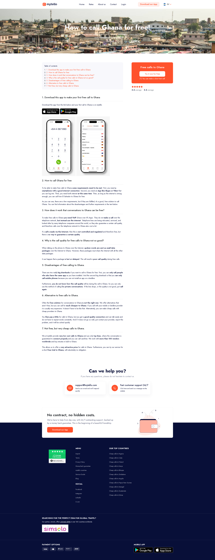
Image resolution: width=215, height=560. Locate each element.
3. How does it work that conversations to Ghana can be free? (70, 75)
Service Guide (80, 474)
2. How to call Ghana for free (57, 72)
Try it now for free (152, 74)
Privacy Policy (80, 462)
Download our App (148, 4)
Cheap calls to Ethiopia (116, 470)
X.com (78, 502)
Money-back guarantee (83, 466)
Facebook (79, 489)
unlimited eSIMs (65, 522)
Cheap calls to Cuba (115, 458)
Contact (113, 4)
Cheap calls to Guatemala (117, 491)
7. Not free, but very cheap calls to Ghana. (62, 86)
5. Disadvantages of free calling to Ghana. (62, 80)
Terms (78, 458)
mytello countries (81, 470)
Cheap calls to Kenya (116, 466)
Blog (77, 478)
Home (83, 4)
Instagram (79, 493)
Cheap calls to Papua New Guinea (120, 483)
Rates (91, 4)
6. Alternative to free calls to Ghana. (60, 83)
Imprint (78, 454)
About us (102, 4)
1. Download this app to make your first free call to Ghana (68, 69)
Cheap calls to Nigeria (116, 454)
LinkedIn (78, 498)
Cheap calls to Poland (116, 462)
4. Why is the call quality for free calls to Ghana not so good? (70, 78)
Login (123, 4)
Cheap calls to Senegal (116, 487)
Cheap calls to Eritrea (116, 495)
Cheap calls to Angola (116, 478)
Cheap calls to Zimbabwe (117, 474)
